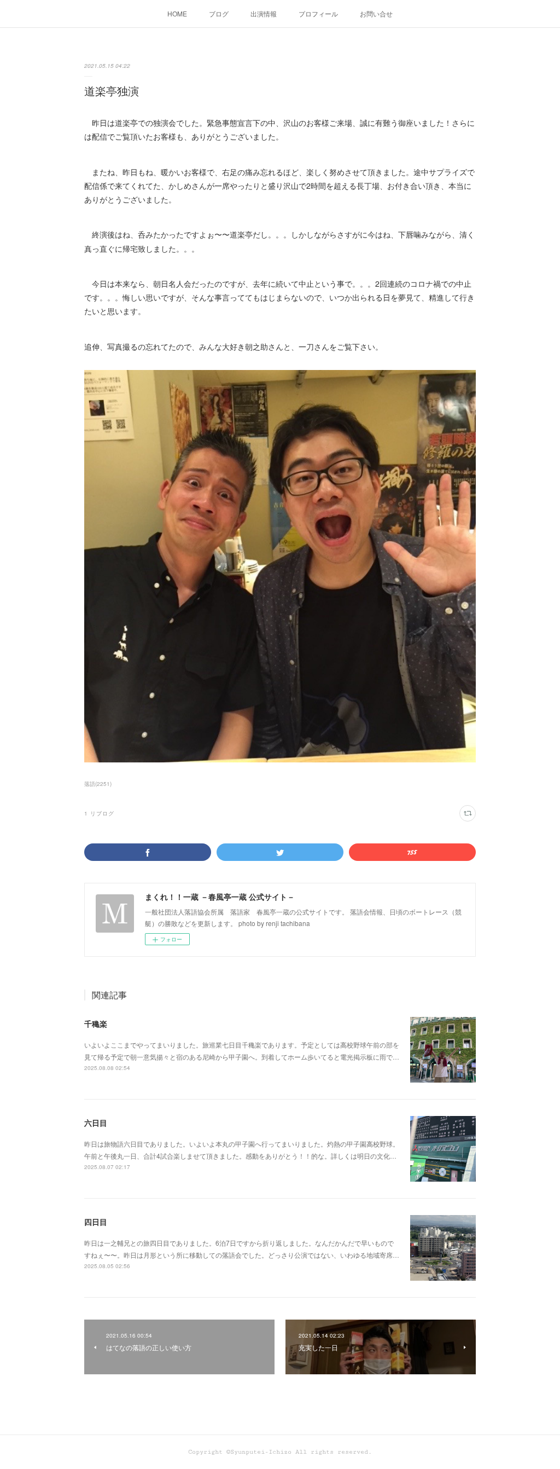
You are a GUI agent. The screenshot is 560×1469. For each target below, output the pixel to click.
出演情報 (263, 13)
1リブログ (99, 813)
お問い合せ (376, 13)
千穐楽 (95, 1023)
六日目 (95, 1122)
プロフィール (318, 13)
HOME (177, 13)
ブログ (219, 13)
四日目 (95, 1221)
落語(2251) (98, 784)
